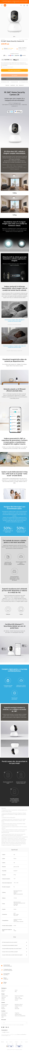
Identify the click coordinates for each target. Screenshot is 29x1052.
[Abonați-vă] (26, 1023)
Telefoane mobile (4, 995)
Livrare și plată (4, 1005)
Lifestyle (3, 998)
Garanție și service (4, 1004)
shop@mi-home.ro (5, 1032)
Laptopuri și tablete (18, 998)
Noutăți (2, 1007)
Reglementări (3, 1015)
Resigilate (3, 1008)
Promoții (16, 1007)
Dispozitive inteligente (19, 995)
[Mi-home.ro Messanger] (3, 1027)
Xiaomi (16, 990)
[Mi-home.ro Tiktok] (8, 1027)
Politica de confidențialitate (20, 1015)
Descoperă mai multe (8, 49)
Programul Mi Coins (18, 1005)
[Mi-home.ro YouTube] (6, 1027)
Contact (2, 991)
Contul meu (3, 1014)
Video (19, 997)
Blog (16, 991)
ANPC (2, 1017)
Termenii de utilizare (4, 1035)
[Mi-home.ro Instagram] (5, 1027)
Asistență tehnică (18, 1014)
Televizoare (3, 997)
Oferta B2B (17, 1008)
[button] (1, 5)
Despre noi (3, 990)
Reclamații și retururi (19, 1004)
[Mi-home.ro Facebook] (1, 1027)
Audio (16, 997)
